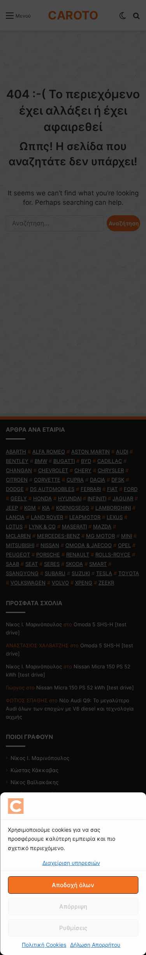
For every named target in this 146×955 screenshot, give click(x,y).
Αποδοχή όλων (73, 885)
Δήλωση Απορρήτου (95, 944)
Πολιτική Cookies (44, 944)
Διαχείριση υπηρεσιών (71, 862)
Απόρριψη (73, 906)
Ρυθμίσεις (73, 928)
